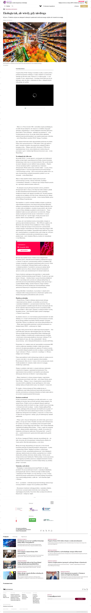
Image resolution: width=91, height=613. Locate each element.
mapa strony (5, 609)
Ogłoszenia (24, 596)
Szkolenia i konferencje (8, 606)
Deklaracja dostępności (15, 600)
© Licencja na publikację (21, 528)
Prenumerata (25, 597)
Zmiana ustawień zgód (15, 596)
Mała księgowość (36, 598)
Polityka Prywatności (15, 594)
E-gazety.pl (35, 596)
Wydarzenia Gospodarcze (49, 6)
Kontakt (4, 596)
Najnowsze (24, 536)
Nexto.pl (34, 597)
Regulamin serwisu (15, 597)
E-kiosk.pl (35, 594)
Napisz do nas (6, 597)
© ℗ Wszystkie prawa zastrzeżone (23, 529)
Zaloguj (84, 6)
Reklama (24, 594)
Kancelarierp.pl (36, 600)
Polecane (15, 536)
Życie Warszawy (36, 602)
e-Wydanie (76, 6)
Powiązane (6, 536)
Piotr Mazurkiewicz (20, 68)
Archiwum (24, 598)
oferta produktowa (24, 609)
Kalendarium (14, 609)
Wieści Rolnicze (36, 601)
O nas (4, 594)
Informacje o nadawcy (15, 598)
